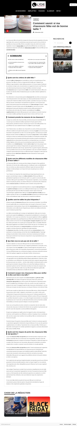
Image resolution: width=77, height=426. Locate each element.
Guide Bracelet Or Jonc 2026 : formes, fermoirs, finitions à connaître (62, 56)
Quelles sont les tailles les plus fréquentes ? (17, 71)
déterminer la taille (30, 47)
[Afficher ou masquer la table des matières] (34, 56)
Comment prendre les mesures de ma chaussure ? (16, 63)
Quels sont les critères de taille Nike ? (16, 59)
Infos (36, 19)
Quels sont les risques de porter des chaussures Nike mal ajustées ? (36, 67)
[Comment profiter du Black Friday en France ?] (38, 407)
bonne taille (20, 45)
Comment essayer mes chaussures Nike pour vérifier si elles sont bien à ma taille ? (37, 63)
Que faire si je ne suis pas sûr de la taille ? (37, 59)
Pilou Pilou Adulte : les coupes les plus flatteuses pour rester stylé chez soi (62, 67)
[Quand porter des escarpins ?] (15, 407)
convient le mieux (10, 49)
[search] (71, 5)
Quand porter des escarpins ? (15, 413)
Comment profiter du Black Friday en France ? (37, 412)
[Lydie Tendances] (38, 4)
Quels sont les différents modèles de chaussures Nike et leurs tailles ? (16, 67)
